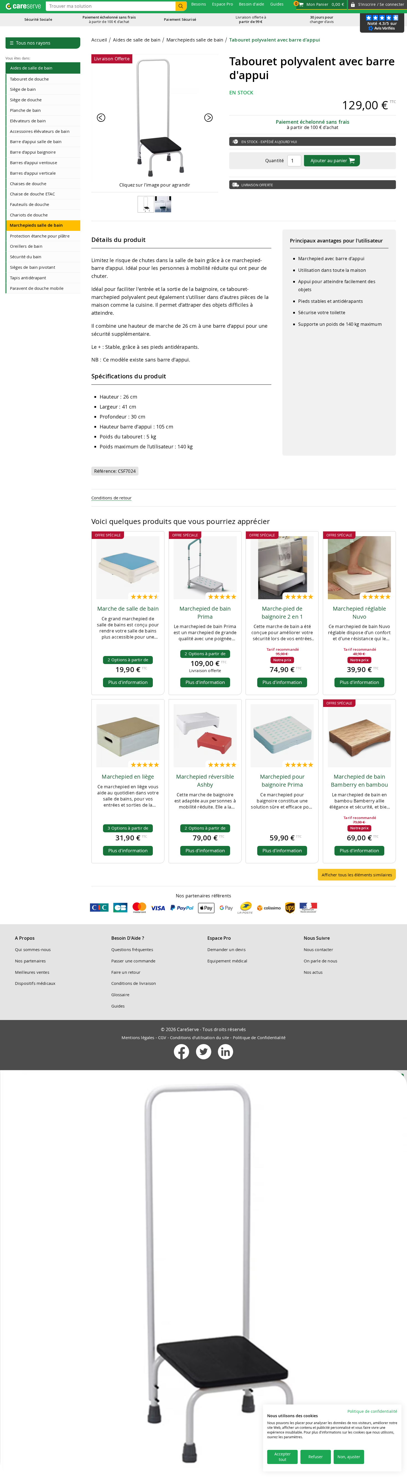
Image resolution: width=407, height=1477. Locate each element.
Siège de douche (26, 99)
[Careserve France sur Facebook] (182, 1060)
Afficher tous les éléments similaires (357, 874)
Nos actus (313, 972)
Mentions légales (138, 1037)
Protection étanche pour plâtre (39, 236)
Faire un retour (125, 972)
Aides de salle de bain (31, 68)
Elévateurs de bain (28, 120)
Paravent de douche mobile (36, 288)
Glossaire (120, 994)
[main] (243, 460)
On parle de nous (321, 961)
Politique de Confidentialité (259, 1037)
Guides (118, 1006)
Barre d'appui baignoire (33, 152)
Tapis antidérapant (28, 277)
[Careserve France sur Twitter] (204, 1060)
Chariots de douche (29, 215)
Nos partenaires (30, 961)
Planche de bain (25, 110)
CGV (162, 1037)
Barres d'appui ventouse (33, 162)
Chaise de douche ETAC (32, 194)
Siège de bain (23, 89)
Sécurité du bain (26, 256)
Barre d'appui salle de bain (35, 141)
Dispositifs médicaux (35, 983)
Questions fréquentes (132, 949)
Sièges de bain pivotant (32, 267)
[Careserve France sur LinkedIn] (225, 1060)
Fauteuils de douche (29, 204)
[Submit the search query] (181, 6)
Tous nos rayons (30, 43)
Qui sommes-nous (33, 949)
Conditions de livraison (133, 983)
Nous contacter (318, 949)
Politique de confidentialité (372, 1411)
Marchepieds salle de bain (36, 225)
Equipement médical (227, 961)
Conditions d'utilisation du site (199, 1037)
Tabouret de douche (29, 79)
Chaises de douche (28, 183)
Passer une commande (133, 961)
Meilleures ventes (32, 972)
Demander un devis (226, 949)
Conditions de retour (111, 497)
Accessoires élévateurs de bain (39, 131)
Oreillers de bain (26, 246)
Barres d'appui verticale (33, 173)
